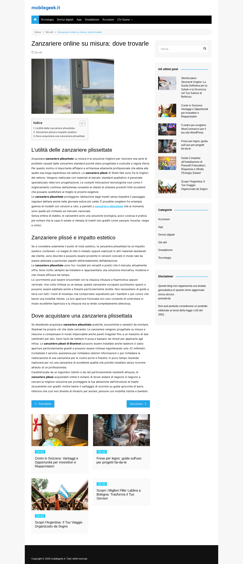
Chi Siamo (123, 19)
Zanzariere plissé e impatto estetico (56, 132)
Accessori (108, 19)
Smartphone (92, 19)
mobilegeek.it (45, 7)
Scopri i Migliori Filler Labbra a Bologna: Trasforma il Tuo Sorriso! (119, 494)
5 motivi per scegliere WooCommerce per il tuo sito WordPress (193, 129)
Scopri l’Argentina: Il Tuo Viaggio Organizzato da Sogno (194, 185)
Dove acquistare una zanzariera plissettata (60, 136)
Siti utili (38, 52)
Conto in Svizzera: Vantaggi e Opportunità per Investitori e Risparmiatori (56, 462)
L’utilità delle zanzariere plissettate (55, 128)
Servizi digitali (65, 19)
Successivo (136, 403)
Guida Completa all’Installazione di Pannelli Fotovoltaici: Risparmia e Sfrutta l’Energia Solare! (193, 165)
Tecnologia (47, 19)
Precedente (45, 403)
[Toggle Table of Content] (81, 123)
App (79, 19)
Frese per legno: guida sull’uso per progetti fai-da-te (194, 145)
